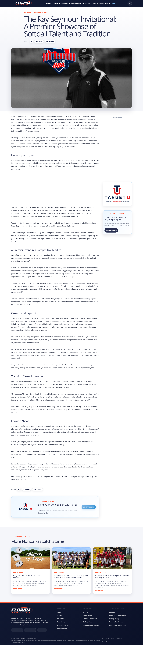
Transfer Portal (62, 625)
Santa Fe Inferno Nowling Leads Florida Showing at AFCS (112, 576)
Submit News (103, 3)
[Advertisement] (55, 189)
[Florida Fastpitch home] (22, 611)
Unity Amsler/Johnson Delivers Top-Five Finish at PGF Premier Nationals (71, 576)
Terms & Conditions (116, 622)
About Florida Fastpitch (117, 615)
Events (95, 3)
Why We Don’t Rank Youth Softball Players (28, 576)
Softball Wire (62, 628)
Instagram (50, 41)
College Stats (87, 622)
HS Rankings (87, 615)
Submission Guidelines (117, 625)
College (55, 3)
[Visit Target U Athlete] (117, 194)
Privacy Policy (114, 619)
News (48, 3)
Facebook (39, 41)
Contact (112, 612)
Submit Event (30, 630)
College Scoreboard (90, 619)
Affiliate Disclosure (107, 642)
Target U (114, 3)
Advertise (42, 630)
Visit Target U (88, 507)
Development (76, 3)
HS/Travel (64, 3)
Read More (17, 589)
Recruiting (86, 3)
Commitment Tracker (91, 625)
